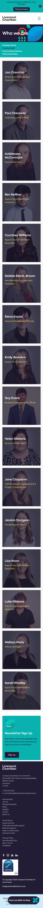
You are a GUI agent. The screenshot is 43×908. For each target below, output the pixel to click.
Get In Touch (7, 843)
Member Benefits (9, 804)
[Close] (40, 6)
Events (5, 812)
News (4, 807)
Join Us (5, 802)
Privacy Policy (7, 838)
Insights (5, 809)
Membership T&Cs (9, 840)
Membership (7, 799)
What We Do (7, 820)
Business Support (9, 828)
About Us (6, 814)
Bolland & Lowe (19, 886)
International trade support (13, 825)
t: (8, 791)
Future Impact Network (12, 51)
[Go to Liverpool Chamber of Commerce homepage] (9, 18)
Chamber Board (9, 45)
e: (19, 793)
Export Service (8, 823)
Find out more (21, 9)
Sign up (11, 755)
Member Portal (8, 833)
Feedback (6, 845)
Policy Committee (10, 54)
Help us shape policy (10, 830)
